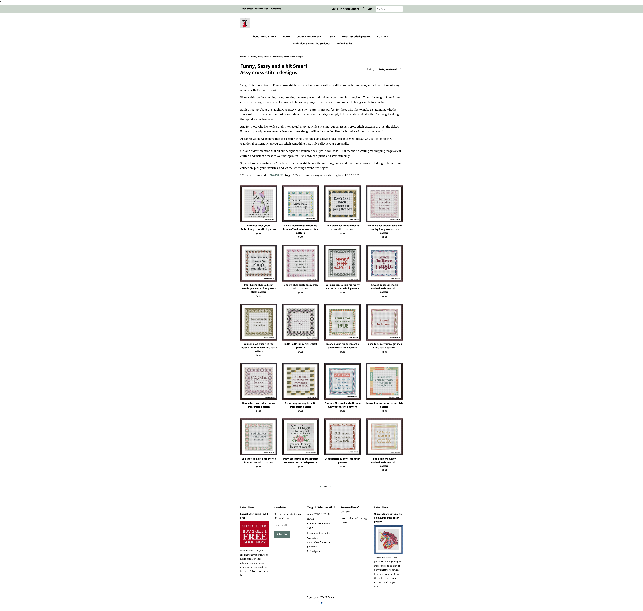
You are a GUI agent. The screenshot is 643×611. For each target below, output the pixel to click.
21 (331, 486)
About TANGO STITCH (264, 37)
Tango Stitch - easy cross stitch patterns (260, 8)
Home (243, 56)
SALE (333, 37)
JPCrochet (330, 597)
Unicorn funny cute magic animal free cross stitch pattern (388, 517)
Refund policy (344, 43)
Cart (370, 9)
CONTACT (382, 37)
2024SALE (276, 175)
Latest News (247, 507)
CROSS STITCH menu (309, 37)
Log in (335, 9)
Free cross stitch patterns (356, 37)
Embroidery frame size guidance (311, 43)
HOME (286, 37)
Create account (351, 9)
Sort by (371, 69)
